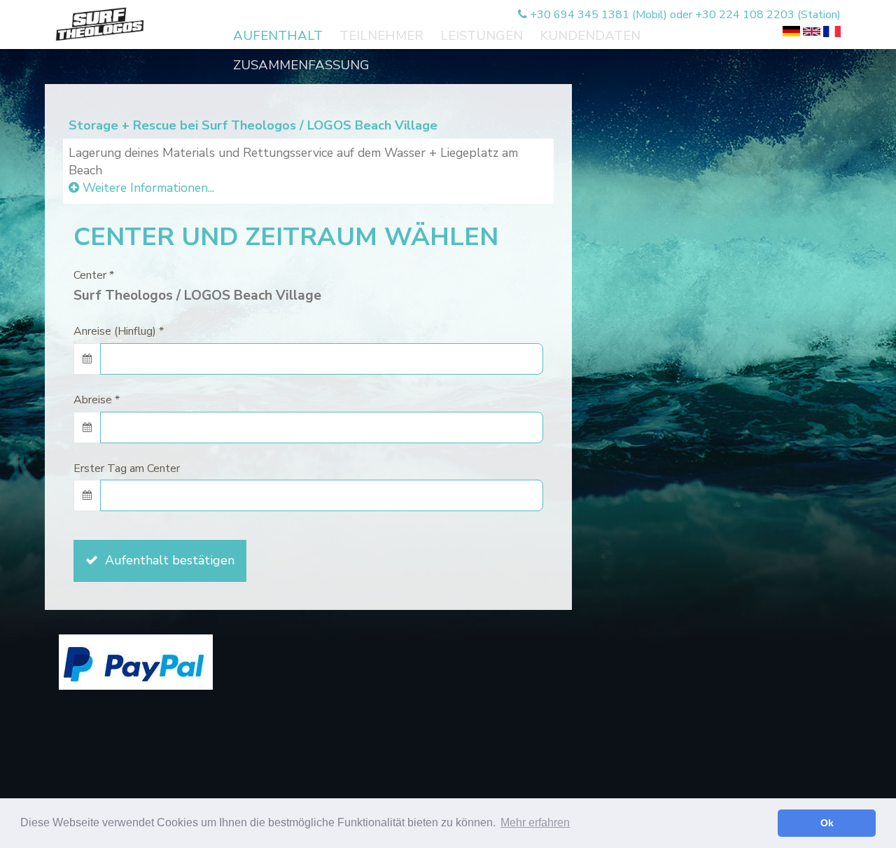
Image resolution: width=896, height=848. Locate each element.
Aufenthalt (278, 36)
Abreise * (97, 400)
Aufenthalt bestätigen (166, 560)
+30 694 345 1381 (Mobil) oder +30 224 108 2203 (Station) (684, 14)
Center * (94, 275)
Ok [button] (827, 822)
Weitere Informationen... (146, 187)
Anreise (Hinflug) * (119, 331)
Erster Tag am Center (127, 468)
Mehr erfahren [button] (535, 822)
